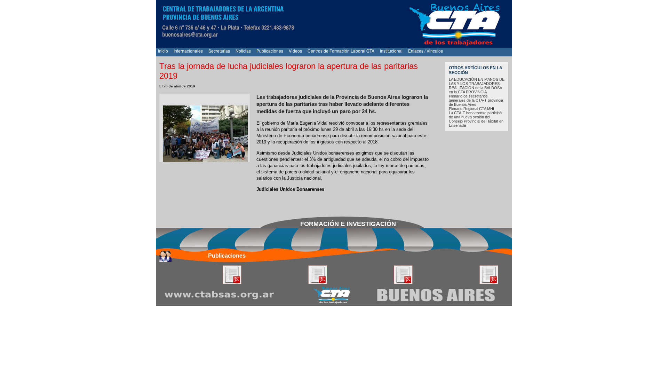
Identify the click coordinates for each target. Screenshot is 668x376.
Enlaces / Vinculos (425, 51)
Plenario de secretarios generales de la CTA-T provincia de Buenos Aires (476, 100)
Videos (295, 51)
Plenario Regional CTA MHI (471, 109)
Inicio (163, 51)
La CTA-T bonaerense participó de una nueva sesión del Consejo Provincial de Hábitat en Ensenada (476, 119)
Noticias (243, 51)
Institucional (391, 51)
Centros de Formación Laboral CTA (341, 51)
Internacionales (188, 51)
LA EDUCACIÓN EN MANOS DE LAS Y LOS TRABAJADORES (476, 81)
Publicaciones (269, 51)
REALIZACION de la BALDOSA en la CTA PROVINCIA (475, 90)
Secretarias (219, 51)
